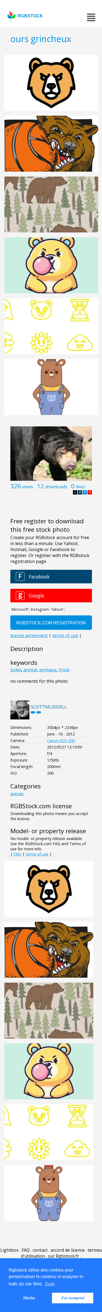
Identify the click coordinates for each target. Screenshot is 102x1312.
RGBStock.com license (41, 806)
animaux (48, 670)
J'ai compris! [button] (73, 1298)
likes (80, 487)
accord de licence (68, 1250)
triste (64, 670)
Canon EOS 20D (61, 740)
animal (30, 670)
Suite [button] (50, 1284)
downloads (56, 487)
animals (17, 793)
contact (40, 1250)
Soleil (15, 670)
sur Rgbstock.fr (63, 1256)
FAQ (17, 854)
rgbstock (30, 16)
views (27, 487)
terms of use (37, 854)
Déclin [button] (29, 1298)
